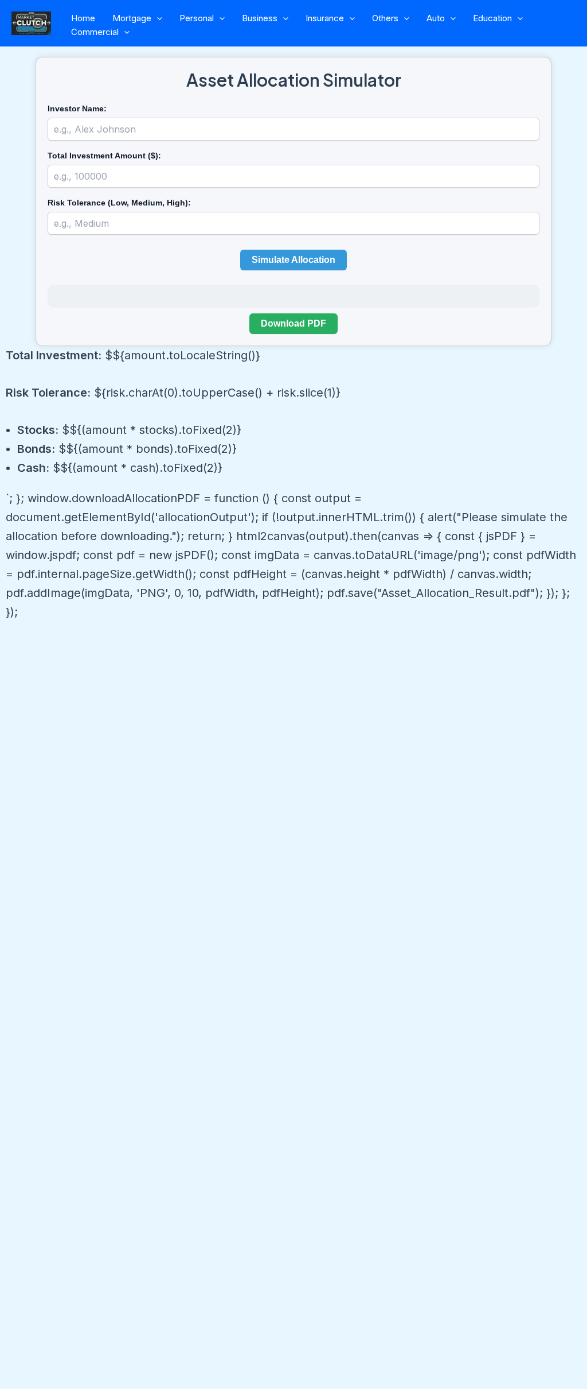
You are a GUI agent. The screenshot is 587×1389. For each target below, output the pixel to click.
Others (385, 18)
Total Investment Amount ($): (104, 155)
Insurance (325, 18)
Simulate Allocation (293, 260)
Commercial (95, 31)
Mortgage (131, 18)
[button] (156, 18)
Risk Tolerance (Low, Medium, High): (119, 202)
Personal (196, 18)
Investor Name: (77, 108)
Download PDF (293, 323)
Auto (435, 18)
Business (259, 18)
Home (83, 18)
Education (492, 18)
